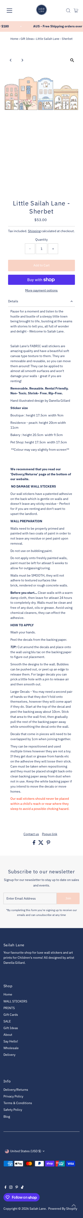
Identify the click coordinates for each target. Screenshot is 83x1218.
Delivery (9, 1055)
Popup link (49, 834)
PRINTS (9, 1008)
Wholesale (11, 1048)
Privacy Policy (13, 1096)
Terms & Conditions (17, 1103)
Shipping (34, 231)
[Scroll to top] (73, 1205)
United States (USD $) (25, 1151)
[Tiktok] (22, 1187)
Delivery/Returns (15, 1090)
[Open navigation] (12, 10)
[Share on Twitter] (41, 844)
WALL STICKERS (15, 1001)
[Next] (22, 60)
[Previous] (11, 60)
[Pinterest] (16, 1187)
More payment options (41, 290)
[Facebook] (5, 1187)
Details (13, 301)
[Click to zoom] (72, 60)
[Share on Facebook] (34, 844)
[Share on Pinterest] (48, 844)
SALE (7, 1021)
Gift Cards (10, 1015)
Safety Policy (12, 1110)
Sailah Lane (38, 1208)
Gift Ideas (27, 39)
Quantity (41, 239)
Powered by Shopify (62, 1208)
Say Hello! (10, 1041)
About (7, 1035)
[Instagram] (11, 1187)
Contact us (31, 834)
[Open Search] (68, 11)
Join (68, 898)
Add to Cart (41, 265)
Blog (6, 1116)
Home (14, 39)
